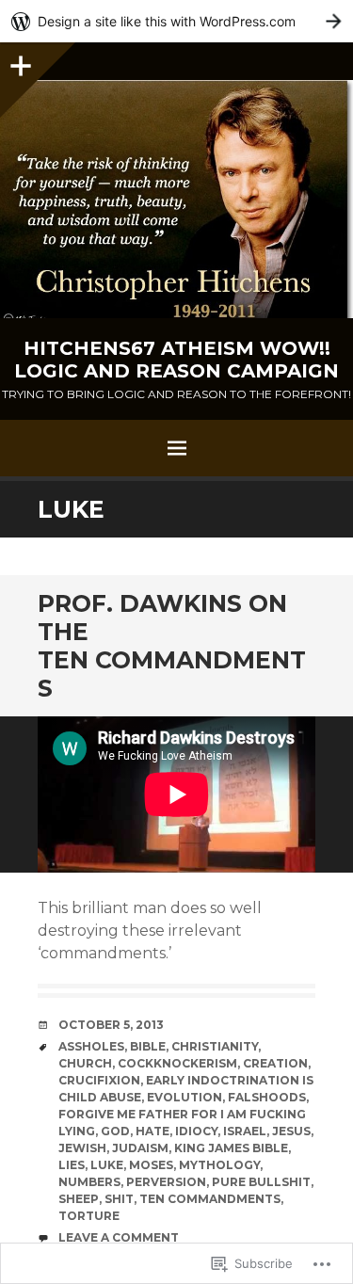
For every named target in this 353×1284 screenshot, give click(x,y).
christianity (214, 1046)
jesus (291, 1131)
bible (148, 1046)
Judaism (140, 1148)
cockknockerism (177, 1063)
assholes (91, 1046)
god (115, 1131)
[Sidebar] (19, 61)
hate (152, 1131)
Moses (151, 1165)
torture (89, 1216)
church (85, 1063)
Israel (244, 1131)
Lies (71, 1165)
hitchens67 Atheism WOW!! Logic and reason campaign (176, 359)
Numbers (89, 1182)
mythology (219, 1165)
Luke (106, 1165)
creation (275, 1063)
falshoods (267, 1097)
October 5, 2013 (111, 1025)
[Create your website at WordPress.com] (176, 21)
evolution (184, 1097)
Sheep (78, 1199)
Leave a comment (118, 1237)
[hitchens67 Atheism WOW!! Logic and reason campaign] (176, 199)
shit (119, 1199)
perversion (166, 1182)
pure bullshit (261, 1182)
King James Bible (231, 1148)
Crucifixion (99, 1080)
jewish (82, 1148)
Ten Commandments (210, 1199)
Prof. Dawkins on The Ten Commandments (172, 645)
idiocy (196, 1131)
